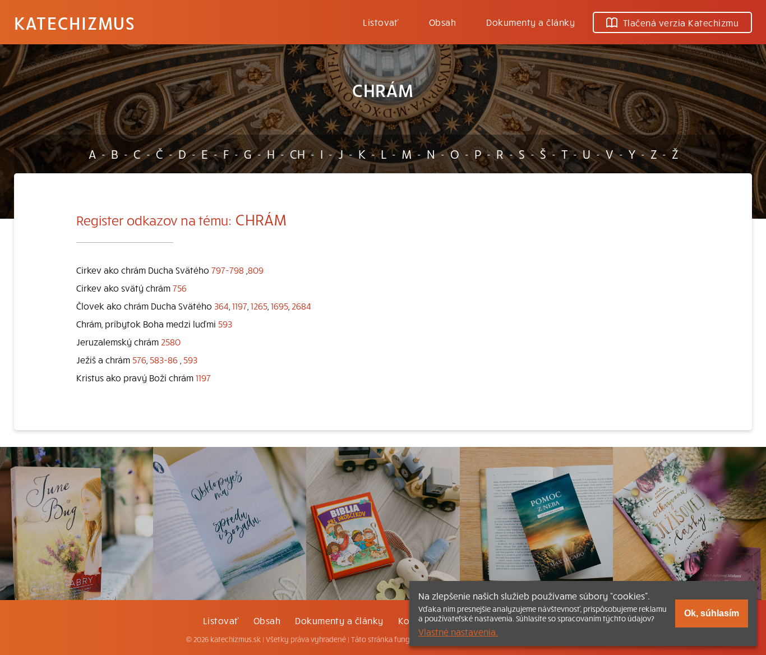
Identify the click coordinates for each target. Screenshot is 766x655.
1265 (259, 305)
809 (256, 269)
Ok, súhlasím (711, 613)
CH (297, 154)
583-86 (164, 359)
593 (225, 323)
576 (139, 359)
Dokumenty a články (530, 21)
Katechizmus (74, 22)
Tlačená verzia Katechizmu (681, 22)
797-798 (227, 269)
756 (180, 287)
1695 (279, 305)
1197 (239, 305)
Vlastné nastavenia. (458, 631)
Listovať (381, 21)
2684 (301, 305)
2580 (171, 341)
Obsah (442, 21)
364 (221, 305)
